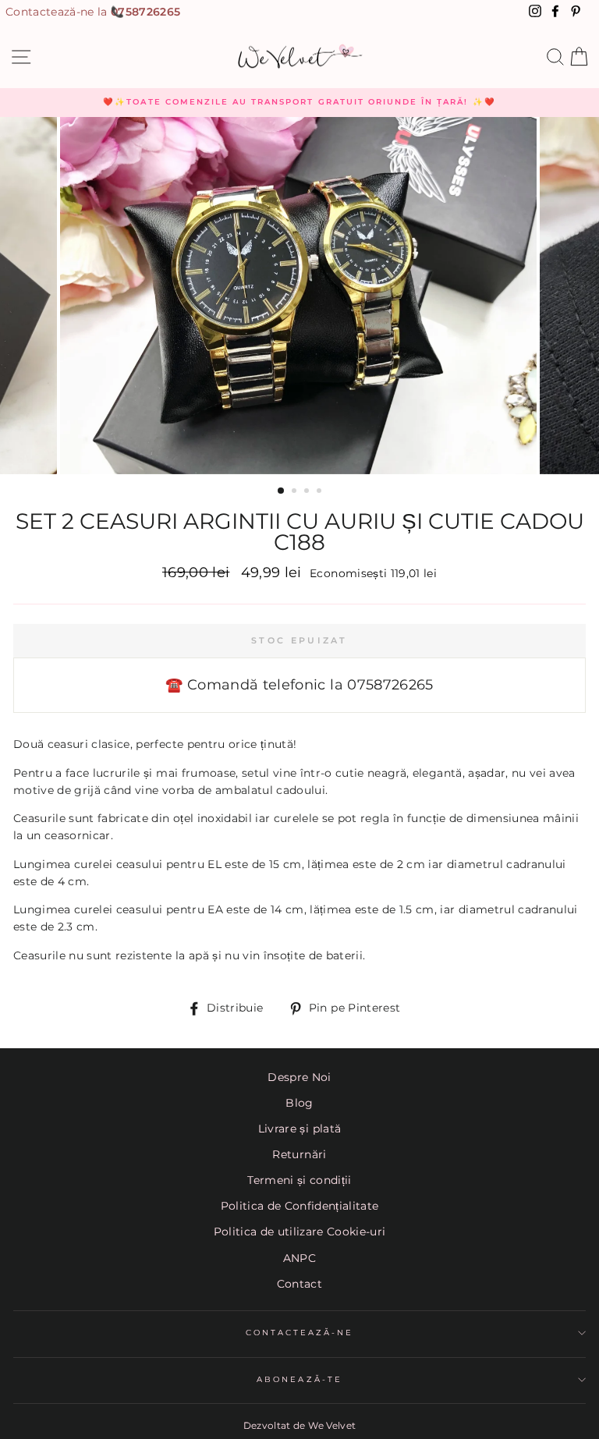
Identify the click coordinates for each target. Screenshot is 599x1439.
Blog (299, 1103)
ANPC (299, 1258)
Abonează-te (299, 1379)
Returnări (299, 1154)
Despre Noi (299, 1077)
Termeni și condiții (299, 1180)
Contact (299, 1284)
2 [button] (296, 492)
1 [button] (281, 491)
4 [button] (320, 492)
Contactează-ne (300, 1332)
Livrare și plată (299, 1128)
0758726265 (145, 11)
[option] (299, 102)
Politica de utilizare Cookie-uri (300, 1231)
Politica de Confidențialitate (300, 1206)
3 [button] (308, 492)
